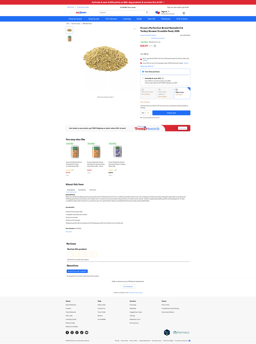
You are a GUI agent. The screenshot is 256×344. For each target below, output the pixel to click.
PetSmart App (70, 323)
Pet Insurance (134, 323)
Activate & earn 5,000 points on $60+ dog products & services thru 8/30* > (128, 2)
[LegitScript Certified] (167, 332)
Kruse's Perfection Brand (148, 35)
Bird (68, 23)
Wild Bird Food (87, 23)
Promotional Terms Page (135, 292)
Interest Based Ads (144, 340)
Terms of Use (124, 340)
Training (132, 316)
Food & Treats (76, 23)
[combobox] (124, 12)
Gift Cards (69, 316)
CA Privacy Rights (168, 340)
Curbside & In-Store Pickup (170, 308)
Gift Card (70, 7)
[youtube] (86, 332)
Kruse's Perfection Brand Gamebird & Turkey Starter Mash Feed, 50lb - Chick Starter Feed (96, 164)
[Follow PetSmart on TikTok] (81, 332)
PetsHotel (133, 308)
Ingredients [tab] (82, 190)
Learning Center (71, 319)
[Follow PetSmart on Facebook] (67, 332)
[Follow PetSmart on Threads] (77, 332)
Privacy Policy (134, 340)
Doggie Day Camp (136, 312)
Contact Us (101, 308)
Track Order (102, 312)
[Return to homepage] (81, 12)
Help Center (102, 305)
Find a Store (165, 305)
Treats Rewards (71, 312)
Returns (100, 316)
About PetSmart (71, 305)
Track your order (83, 7)
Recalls (117, 340)
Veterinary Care (135, 319)
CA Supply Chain (156, 340)
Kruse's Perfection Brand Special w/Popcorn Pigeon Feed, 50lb (117, 164)
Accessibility (102, 319)
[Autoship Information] (162, 78)
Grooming (133, 305)
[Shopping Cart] (186, 13)
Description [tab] (71, 190)
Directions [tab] (93, 190)
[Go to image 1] (69, 30)
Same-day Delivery (168, 312)
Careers (68, 308)
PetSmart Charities (72, 326)
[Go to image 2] (69, 38)
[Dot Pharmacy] (181, 332)
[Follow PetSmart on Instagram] (72, 332)
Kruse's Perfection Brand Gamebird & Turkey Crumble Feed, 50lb (74, 164)
